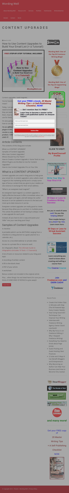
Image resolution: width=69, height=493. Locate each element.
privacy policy (41, 136)
